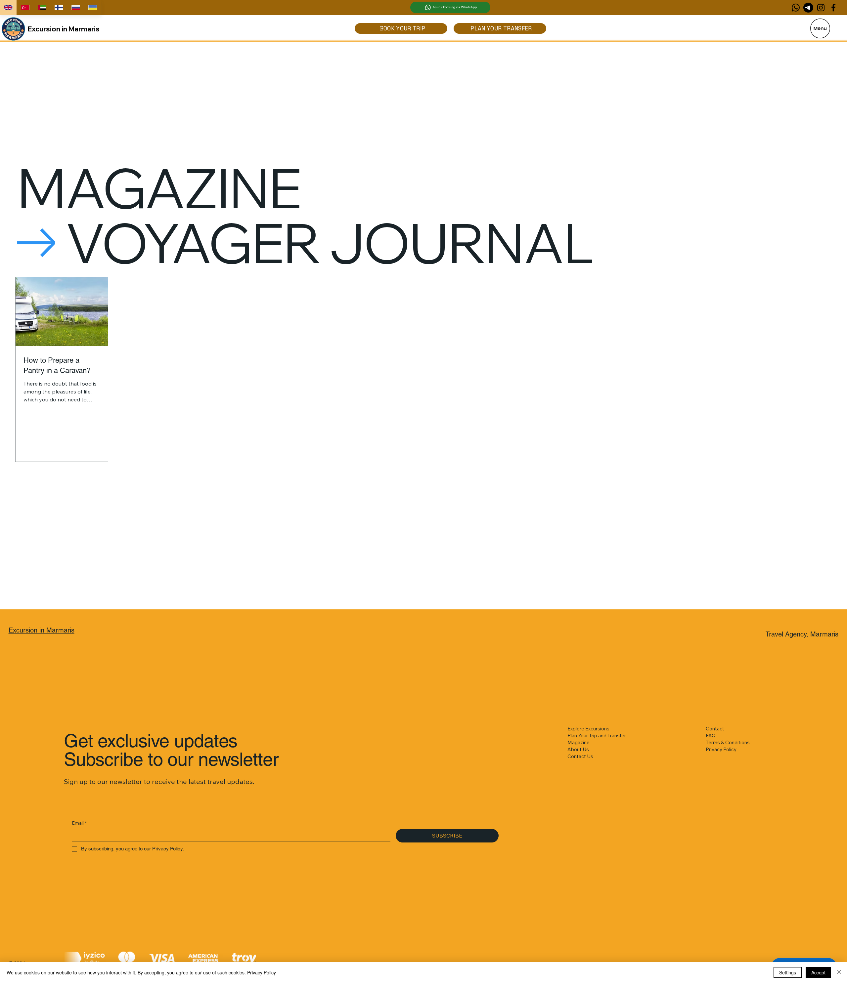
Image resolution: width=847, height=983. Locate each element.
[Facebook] (833, 8)
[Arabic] (41, 7)
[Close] (839, 972)
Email (79, 823)
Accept (818, 972)
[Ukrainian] (92, 7)
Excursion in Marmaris (64, 28)
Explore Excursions (588, 728)
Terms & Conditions (728, 742)
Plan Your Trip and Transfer (596, 735)
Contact (715, 728)
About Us (578, 749)
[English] (8, 7)
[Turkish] (25, 7)
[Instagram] (821, 8)
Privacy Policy (721, 749)
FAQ (711, 735)
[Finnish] (58, 7)
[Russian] (75, 7)
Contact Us (580, 756)
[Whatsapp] (796, 8)
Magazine (578, 742)
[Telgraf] (808, 8)
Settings (787, 972)
